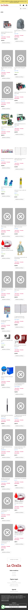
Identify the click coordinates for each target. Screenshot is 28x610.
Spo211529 (16, 70)
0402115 (15, 193)
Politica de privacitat (14, 585)
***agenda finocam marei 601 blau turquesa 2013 (20, 416)
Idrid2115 (2, 189)
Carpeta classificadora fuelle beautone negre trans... (19, 447)
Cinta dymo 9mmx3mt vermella (7, 250)
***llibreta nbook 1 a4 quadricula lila (5, 510)
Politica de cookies (14, 584)
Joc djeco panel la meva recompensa (5, 321)
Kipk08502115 (3, 449)
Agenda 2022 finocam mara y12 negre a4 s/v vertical (20, 226)
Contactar (14, 575)
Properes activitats (14, 591)
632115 (15, 260)
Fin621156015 (16, 319)
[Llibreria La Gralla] (4, 5)
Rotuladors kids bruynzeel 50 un (7, 158)
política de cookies (5, 600)
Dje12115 (2, 323)
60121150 (2, 160)
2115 (2, 252)
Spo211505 (3, 101)
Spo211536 (3, 70)
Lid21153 (16, 348)
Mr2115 (15, 480)
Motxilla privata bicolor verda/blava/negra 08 (5, 479)
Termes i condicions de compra (14, 582)
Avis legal (14, 581)
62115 (2, 35)
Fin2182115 (16, 418)
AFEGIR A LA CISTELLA (6, 42)
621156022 (16, 228)
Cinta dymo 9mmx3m (18, 503)
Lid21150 (2, 343)
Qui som (14, 572)
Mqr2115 (2, 513)
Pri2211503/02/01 (4, 481)
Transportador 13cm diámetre (20, 478)
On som (14, 574)
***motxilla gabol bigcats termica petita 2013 (19, 384)
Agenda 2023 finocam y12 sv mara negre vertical (19, 159)
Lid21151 (2, 379)
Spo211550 (16, 33)
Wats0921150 (3, 418)
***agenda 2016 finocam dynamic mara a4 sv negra (19, 317)
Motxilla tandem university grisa (7, 99)
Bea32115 (16, 449)
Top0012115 (3, 129)
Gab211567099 (17, 386)
